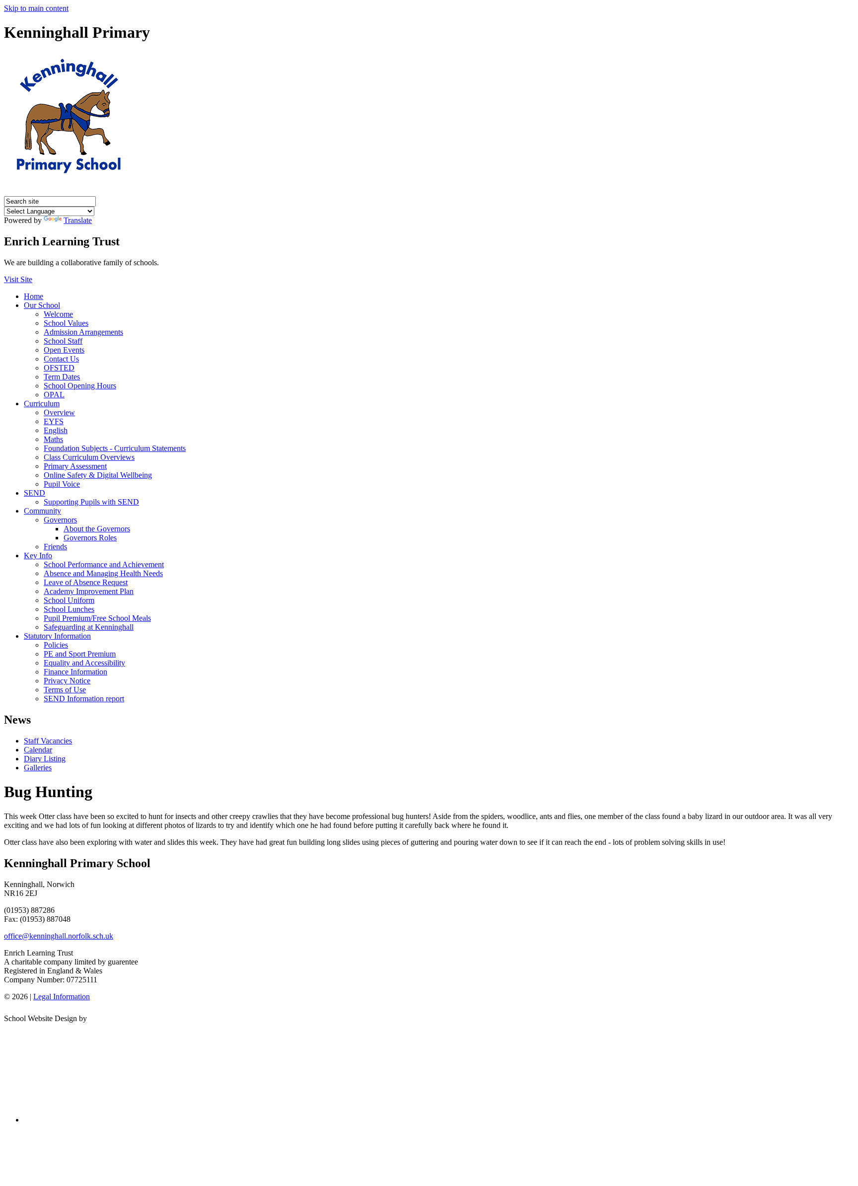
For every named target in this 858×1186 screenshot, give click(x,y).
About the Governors (97, 528)
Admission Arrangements (83, 332)
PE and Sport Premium (80, 654)
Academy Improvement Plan (89, 591)
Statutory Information (57, 636)
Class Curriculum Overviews (89, 457)
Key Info (38, 555)
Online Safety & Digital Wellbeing (98, 475)
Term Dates (62, 376)
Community (42, 511)
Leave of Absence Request (86, 582)
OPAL (54, 394)
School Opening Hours (80, 385)
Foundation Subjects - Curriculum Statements (115, 448)
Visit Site (18, 279)
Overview (59, 412)
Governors (60, 520)
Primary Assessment (75, 466)
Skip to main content (36, 8)
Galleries (38, 767)
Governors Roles (90, 537)
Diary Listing (45, 758)
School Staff (63, 341)
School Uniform (69, 600)
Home (33, 296)
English (56, 430)
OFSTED (59, 368)
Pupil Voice (62, 484)
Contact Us (61, 359)
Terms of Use (65, 689)
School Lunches (69, 609)
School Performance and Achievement (104, 564)
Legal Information (61, 996)
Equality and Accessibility (84, 663)
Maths (53, 439)
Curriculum (42, 403)
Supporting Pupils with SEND (91, 502)
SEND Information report (84, 698)
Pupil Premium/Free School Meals (97, 618)
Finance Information (75, 671)
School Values (66, 323)
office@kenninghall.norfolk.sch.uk (58, 936)
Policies (56, 645)
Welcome (58, 314)
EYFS (54, 421)
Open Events (64, 350)
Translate (78, 220)
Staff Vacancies (48, 741)
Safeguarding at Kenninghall (89, 627)
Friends (55, 546)
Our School (42, 305)
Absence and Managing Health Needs (103, 573)
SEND (34, 493)
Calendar (38, 749)
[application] (429, 1068)
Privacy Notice (67, 680)
